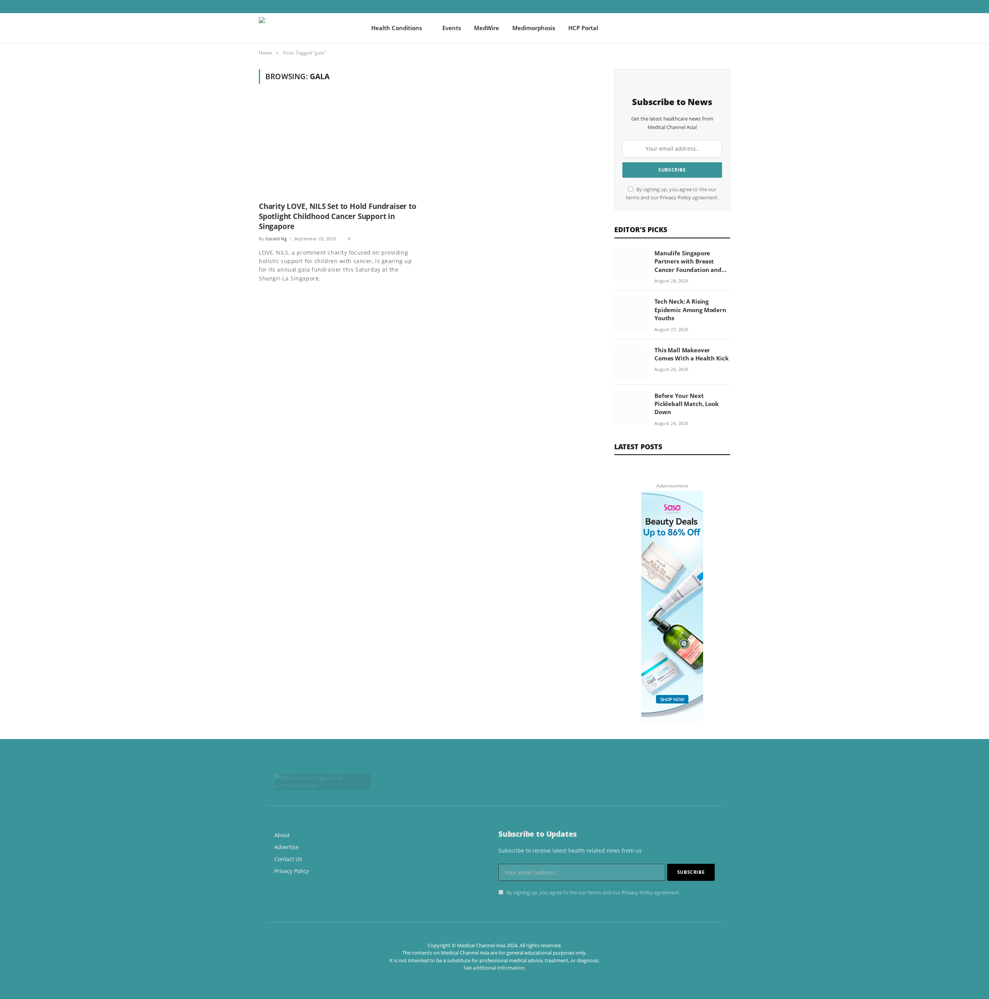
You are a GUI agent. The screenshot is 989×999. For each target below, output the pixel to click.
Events (451, 28)
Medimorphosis (533, 28)
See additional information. (495, 967)
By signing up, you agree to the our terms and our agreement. (592, 892)
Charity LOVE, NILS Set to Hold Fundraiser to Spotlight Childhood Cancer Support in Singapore (337, 216)
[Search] (727, 28)
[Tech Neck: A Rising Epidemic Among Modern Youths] (630, 313)
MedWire (486, 28)
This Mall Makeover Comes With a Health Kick (691, 354)
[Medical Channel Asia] (305, 27)
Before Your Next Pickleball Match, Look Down (686, 404)
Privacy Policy (675, 197)
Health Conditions (396, 28)
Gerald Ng (276, 238)
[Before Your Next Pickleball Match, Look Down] (630, 407)
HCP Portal (583, 28)
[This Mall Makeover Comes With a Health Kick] (630, 362)
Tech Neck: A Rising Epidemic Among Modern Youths (690, 309)
